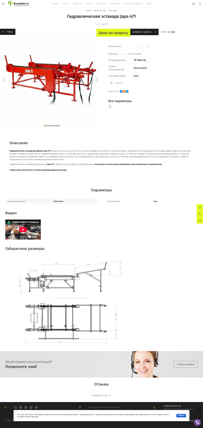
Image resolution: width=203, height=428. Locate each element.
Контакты (89, 4)
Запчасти (77, 4)
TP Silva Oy (140, 60)
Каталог (66, 4)
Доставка (101, 4)
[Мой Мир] (127, 91)
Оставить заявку (185, 364)
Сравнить (119, 83)
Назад (9, 32)
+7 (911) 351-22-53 (171, 406)
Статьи (149, 4)
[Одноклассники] (124, 91)
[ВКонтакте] (121, 91)
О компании (114, 4)
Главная (55, 4)
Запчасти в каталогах (132, 4)
